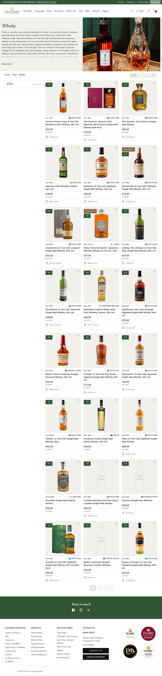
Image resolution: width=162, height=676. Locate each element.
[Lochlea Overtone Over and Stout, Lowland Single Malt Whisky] (101, 476)
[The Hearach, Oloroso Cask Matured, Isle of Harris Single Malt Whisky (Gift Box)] (101, 98)
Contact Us (131, 2)
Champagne (39, 11)
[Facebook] (73, 610)
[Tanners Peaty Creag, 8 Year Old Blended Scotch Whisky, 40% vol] (63, 98)
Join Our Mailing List (39, 655)
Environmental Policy (39, 651)
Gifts (81, 11)
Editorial (60, 650)
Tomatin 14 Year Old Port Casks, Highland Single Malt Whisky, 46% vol (101, 377)
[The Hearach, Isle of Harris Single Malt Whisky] (139, 98)
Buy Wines (27, 11)
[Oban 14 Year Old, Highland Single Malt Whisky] (139, 415)
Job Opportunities (38, 647)
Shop (14, 75)
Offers (87, 11)
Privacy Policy (10, 651)
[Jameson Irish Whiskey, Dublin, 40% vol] (63, 162)
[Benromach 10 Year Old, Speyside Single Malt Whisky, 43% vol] (139, 350)
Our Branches (36, 636)
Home (7, 75)
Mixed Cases (71, 11)
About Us (96, 11)
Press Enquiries (63, 658)
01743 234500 (143, 2)
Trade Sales (155, 2)
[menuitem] (27, 11)
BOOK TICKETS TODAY (47, 2)
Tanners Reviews (63, 654)
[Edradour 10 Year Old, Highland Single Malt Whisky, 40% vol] (101, 162)
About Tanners (36, 633)
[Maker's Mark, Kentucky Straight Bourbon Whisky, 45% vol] (63, 350)
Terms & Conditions (12, 644)
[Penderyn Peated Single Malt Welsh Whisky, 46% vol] (101, 415)
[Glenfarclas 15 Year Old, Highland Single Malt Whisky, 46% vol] (139, 162)
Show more (6, 64)
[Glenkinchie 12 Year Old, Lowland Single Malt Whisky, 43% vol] (63, 224)
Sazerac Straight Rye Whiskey (137, 500)
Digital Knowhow (37, 671)
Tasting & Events (37, 644)
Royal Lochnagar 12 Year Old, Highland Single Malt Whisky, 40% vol (139, 565)
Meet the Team (36, 640)
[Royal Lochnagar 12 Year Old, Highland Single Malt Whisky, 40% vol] (139, 538)
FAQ (7, 636)
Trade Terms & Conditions (15, 647)
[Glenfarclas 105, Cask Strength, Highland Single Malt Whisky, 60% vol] (139, 285)
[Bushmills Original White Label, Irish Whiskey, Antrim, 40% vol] (101, 285)
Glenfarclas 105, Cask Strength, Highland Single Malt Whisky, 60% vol (139, 312)
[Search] (131, 10)
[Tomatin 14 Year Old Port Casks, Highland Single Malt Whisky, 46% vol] (101, 350)
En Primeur (59, 11)
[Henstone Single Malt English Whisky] (63, 476)
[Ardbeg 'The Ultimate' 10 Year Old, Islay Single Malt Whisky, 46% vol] (139, 224)
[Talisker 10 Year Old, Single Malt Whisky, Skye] (63, 415)
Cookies (8, 655)
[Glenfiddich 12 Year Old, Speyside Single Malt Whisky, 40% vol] (63, 285)
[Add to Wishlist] (78, 83)
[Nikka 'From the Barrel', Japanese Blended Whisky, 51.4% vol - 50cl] (101, 224)
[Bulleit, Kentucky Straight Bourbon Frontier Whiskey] (101, 538)
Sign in (141, 11)
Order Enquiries (96, 657)
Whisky (22, 75)
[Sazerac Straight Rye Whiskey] (139, 476)
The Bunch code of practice (67, 636)
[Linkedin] (88, 610)
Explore (105, 11)
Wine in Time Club (64, 647)
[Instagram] (81, 610)
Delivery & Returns (12, 633)
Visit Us (121, 2)
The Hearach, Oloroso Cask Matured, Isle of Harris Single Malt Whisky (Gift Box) (101, 124)
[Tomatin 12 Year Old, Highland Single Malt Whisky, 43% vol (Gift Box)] (63, 538)
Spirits (49, 11)
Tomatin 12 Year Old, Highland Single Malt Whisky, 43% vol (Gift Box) (62, 565)
